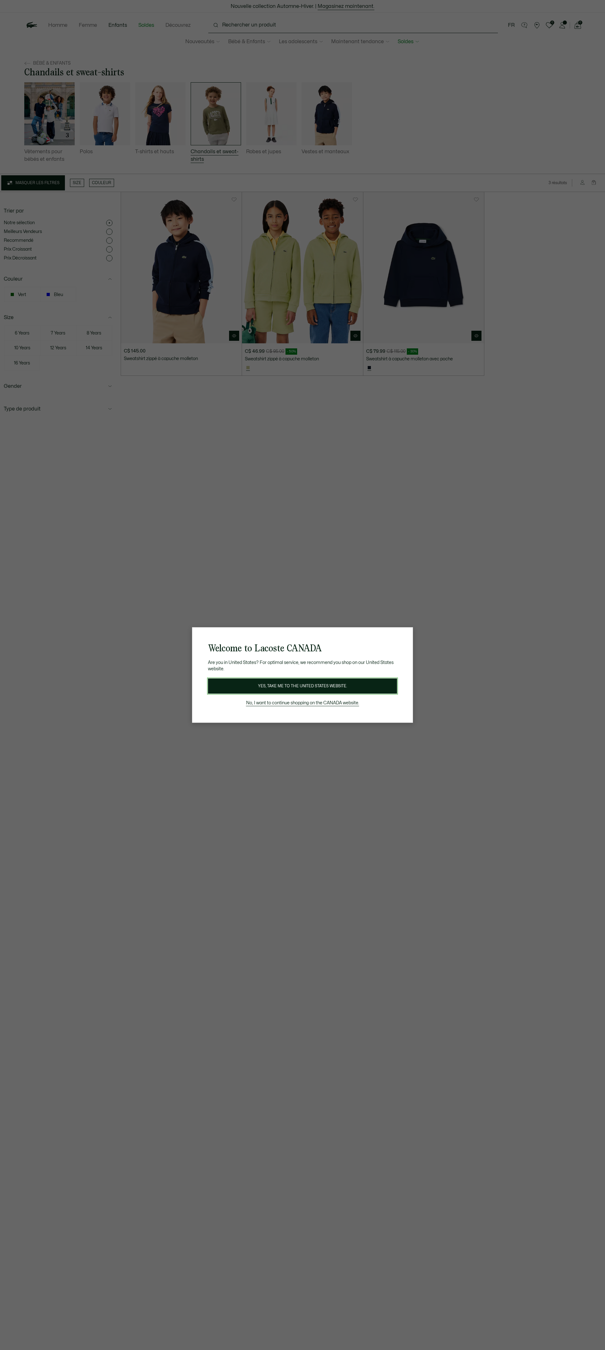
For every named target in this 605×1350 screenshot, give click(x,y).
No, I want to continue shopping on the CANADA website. (302, 703)
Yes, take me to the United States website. (302, 686)
